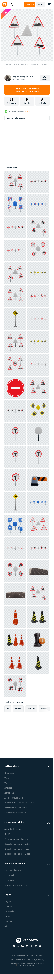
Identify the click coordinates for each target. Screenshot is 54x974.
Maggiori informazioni (16, 118)
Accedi (40, 4)
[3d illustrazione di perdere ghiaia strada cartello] (15, 457)
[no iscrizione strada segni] (15, 594)
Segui (44, 79)
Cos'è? (27, 111)
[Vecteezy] (4, 4)
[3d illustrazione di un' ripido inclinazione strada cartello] (15, 823)
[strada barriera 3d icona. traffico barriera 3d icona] (15, 800)
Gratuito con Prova (27, 89)
